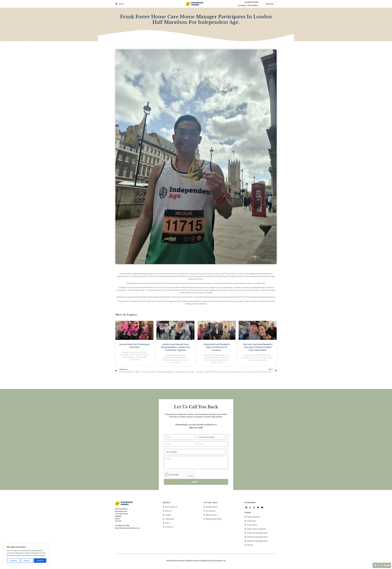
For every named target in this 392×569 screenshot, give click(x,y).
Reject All (27, 560)
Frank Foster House (162, 274)
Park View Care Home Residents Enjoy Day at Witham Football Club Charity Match (257, 347)
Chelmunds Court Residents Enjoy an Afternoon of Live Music (216, 347)
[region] (26, 554)
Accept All (40, 560)
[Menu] (116, 4)
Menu (121, 4)
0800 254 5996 (196, 427)
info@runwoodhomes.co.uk (130, 528)
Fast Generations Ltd (217, 561)
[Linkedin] (258, 507)
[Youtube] (262, 507)
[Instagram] (250, 507)
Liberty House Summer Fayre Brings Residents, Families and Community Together (175, 347)
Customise (13, 560)
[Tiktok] (254, 507)
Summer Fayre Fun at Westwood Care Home (134, 345)
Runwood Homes (185, 283)
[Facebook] (246, 507)
